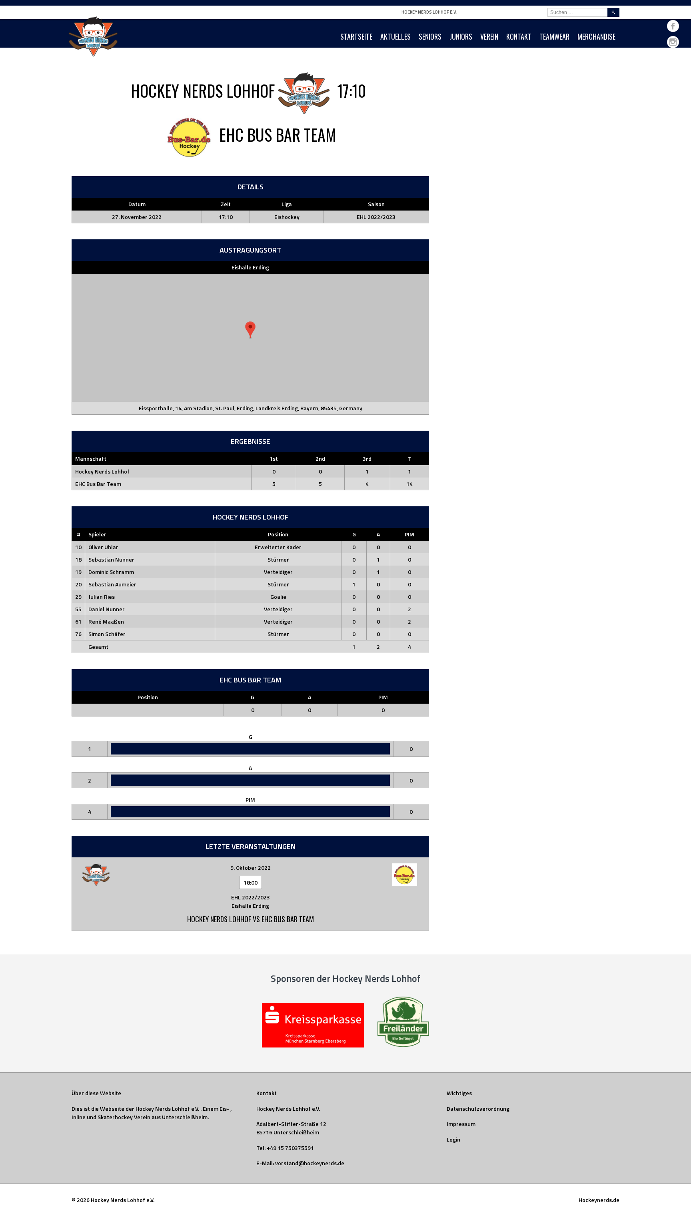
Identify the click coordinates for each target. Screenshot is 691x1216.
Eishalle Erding (250, 267)
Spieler (97, 534)
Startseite (356, 36)
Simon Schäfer (107, 634)
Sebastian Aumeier (112, 584)
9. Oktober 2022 (250, 867)
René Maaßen (106, 621)
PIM (409, 534)
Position (278, 534)
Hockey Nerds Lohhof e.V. (429, 12)
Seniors (430, 36)
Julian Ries (101, 596)
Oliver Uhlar (103, 547)
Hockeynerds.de (599, 1200)
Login (453, 1139)
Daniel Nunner (106, 609)
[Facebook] (673, 26)
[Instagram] (673, 42)
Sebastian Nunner (111, 559)
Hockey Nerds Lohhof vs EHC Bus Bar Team (250, 919)
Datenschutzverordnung (478, 1108)
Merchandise (596, 36)
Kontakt (518, 36)
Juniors (460, 36)
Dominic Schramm (111, 572)
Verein (489, 36)
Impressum (461, 1124)
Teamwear (554, 36)
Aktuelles (395, 36)
